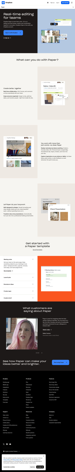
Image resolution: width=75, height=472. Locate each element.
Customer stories (30, 420)
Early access (6, 397)
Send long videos (53, 384)
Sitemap (5, 430)
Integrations (6, 387)
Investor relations (53, 420)
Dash (27, 392)
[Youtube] (10, 444)
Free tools (5, 402)
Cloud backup (52, 392)
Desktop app (6, 382)
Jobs (50, 417)
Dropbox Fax (29, 402)
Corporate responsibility (55, 422)
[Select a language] (48, 2)
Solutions (5, 392)
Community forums (30, 427)
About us (51, 415)
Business (28, 387)
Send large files (53, 382)
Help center (6, 415)
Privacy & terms (6, 420)
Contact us (5, 417)
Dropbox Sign (29, 397)
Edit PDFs (51, 394)
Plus (27, 382)
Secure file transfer (54, 389)
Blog (27, 415)
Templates (5, 399)
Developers (28, 425)
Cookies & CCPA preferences (10, 425)
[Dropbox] (7, 2)
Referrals (28, 430)
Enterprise (28, 389)
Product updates (30, 407)
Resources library (30, 422)
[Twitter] (4, 444)
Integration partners (31, 435)
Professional (29, 384)
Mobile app (5, 384)
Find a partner (29, 437)
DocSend (28, 394)
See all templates (37, 249)
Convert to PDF (53, 399)
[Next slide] (41, 352)
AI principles (6, 427)
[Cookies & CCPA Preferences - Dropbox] (24, 462)
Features (5, 389)
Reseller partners (30, 432)
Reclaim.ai (28, 399)
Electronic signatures (54, 397)
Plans (27, 404)
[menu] (71, 2)
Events (27, 417)
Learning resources (7, 432)
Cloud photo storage (54, 387)
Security (5, 394)
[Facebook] (7, 444)
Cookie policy (6, 422)
